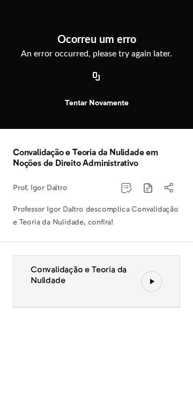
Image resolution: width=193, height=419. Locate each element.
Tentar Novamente (97, 102)
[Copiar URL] (96, 76)
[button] (148, 188)
